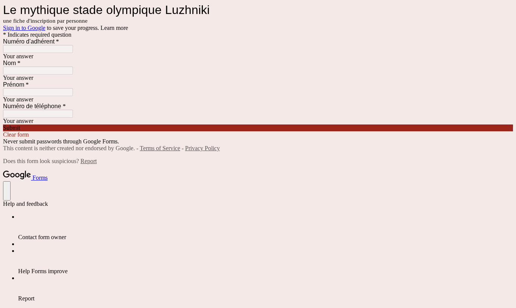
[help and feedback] (7, 191)
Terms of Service (160, 148)
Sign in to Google (24, 28)
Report (88, 161)
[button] (258, 127)
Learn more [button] (114, 28)
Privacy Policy (202, 148)
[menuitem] (265, 227)
